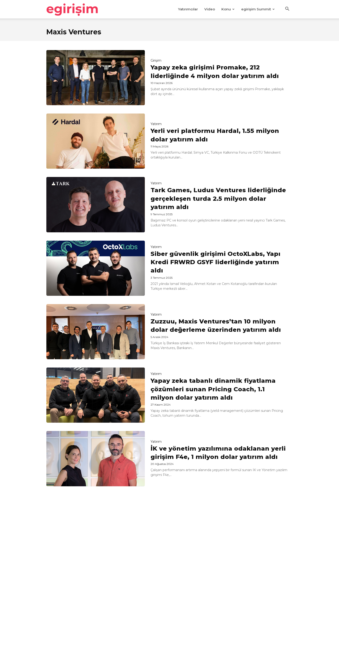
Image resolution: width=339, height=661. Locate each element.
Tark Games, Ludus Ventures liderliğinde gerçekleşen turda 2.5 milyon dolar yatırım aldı (218, 198)
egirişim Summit (256, 9)
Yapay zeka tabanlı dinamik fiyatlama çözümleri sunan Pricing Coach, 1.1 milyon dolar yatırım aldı (213, 389)
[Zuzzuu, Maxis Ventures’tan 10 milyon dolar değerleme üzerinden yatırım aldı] (95, 331)
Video (209, 9)
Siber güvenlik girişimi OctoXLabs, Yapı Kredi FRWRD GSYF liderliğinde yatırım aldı (215, 262)
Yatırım (156, 124)
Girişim (156, 60)
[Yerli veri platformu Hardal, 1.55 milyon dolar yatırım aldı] (95, 141)
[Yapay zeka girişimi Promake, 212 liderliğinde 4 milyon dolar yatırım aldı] (95, 77)
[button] (287, 9)
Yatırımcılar (188, 9)
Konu (226, 9)
